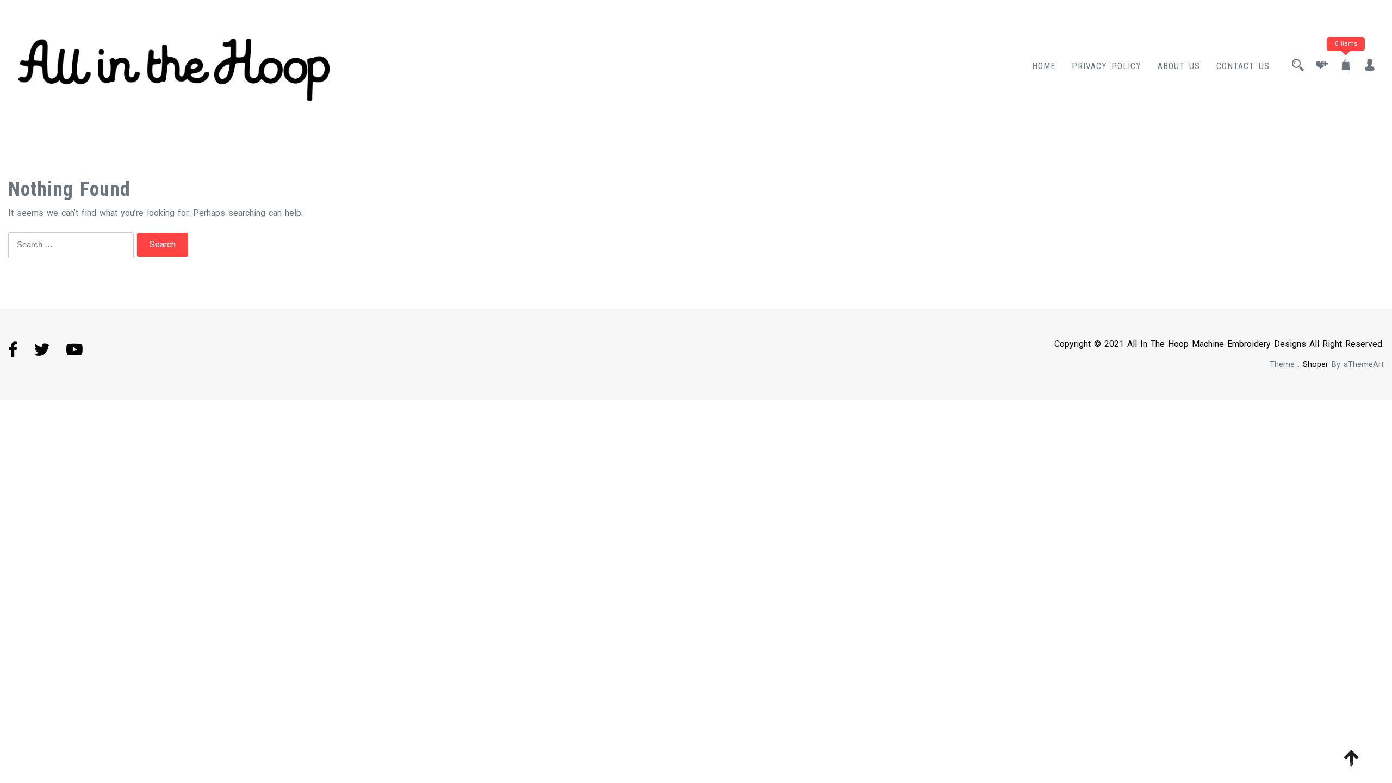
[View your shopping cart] (1346, 66)
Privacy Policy (1106, 66)
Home (1043, 66)
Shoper (1315, 364)
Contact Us (1243, 66)
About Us (1179, 66)
